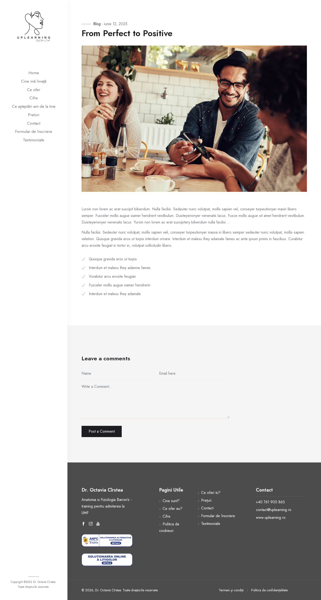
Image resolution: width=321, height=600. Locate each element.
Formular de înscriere (33, 131)
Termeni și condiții (231, 590)
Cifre (33, 98)
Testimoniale (33, 140)
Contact (33, 123)
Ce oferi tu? (210, 492)
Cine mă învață (33, 81)
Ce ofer (33, 89)
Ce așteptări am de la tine (33, 106)
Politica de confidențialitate (269, 590)
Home (33, 73)
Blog (97, 24)
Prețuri (206, 500)
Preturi (33, 115)
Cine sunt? (171, 501)
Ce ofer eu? (172, 508)
